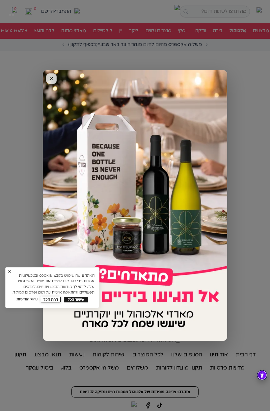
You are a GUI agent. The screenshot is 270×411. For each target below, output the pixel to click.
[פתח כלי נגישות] (262, 375)
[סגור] (51, 78)
